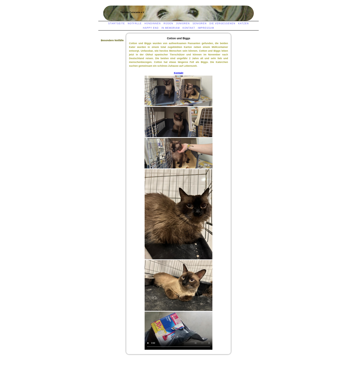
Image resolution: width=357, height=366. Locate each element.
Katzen (243, 23)
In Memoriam (170, 28)
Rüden (168, 23)
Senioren (200, 23)
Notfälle (135, 23)
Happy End (151, 28)
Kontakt (189, 28)
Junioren (183, 23)
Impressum (206, 28)
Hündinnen (152, 23)
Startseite (116, 23)
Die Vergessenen (222, 23)
